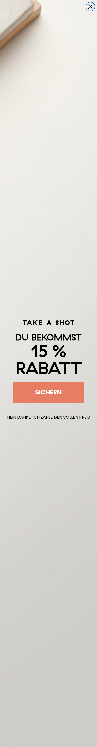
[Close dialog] (90, 6)
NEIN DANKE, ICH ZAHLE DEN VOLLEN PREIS (48, 417)
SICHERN (48, 392)
